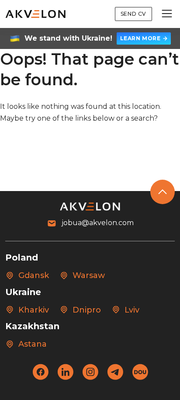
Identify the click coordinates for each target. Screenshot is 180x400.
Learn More (140, 38)
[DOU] (140, 377)
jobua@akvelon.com (98, 223)
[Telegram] (115, 377)
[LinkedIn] (65, 377)
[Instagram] (90, 377)
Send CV (133, 13)
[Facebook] (40, 377)
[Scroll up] (162, 192)
